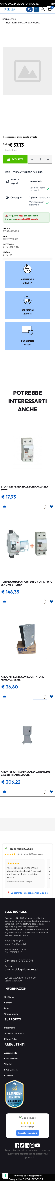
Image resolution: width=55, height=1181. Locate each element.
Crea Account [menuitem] (11, 1058)
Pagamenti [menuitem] (9, 1027)
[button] (27, 70)
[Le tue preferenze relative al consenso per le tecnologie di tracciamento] (5, 1176)
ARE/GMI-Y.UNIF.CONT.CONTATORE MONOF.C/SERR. (22, 678)
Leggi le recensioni (27, 1133)
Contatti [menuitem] (8, 1002)
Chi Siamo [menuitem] (9, 997)
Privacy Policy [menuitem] (10, 1039)
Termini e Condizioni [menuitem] (14, 1033)
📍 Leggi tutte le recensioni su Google (27, 892)
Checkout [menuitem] (8, 1075)
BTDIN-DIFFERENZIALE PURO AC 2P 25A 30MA (24, 488)
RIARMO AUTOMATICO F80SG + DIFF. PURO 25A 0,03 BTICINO (26, 583)
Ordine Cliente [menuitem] (11, 1014)
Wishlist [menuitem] (8, 1064)
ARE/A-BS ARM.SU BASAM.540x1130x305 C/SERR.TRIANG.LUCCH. (25, 773)
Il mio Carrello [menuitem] (11, 1069)
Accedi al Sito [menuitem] (10, 1052)
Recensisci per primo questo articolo (20, 136)
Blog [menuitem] (6, 1008)
